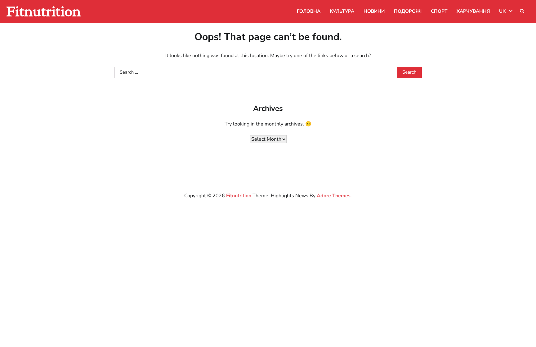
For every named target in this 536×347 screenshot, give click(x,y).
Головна (308, 11)
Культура (342, 11)
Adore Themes (334, 195)
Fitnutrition (43, 11)
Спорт (439, 11)
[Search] (522, 11)
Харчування (473, 11)
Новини (374, 11)
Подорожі (408, 11)
